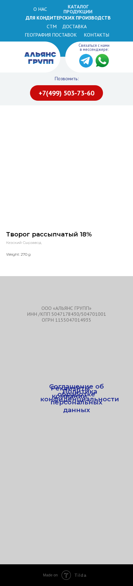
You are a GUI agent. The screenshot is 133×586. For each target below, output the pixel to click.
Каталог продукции (77, 9)
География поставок (51, 35)
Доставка (74, 26)
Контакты (96, 35)
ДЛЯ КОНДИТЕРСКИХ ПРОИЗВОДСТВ (68, 18)
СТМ (52, 26)
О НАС (40, 9)
